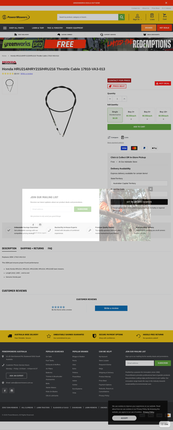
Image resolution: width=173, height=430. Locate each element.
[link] (33, 224)
